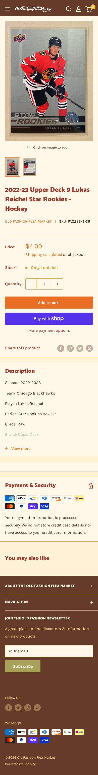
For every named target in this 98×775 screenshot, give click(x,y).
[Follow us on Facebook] (8, 707)
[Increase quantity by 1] (57, 284)
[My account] (78, 9)
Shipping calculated (43, 254)
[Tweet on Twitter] (79, 348)
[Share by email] (89, 348)
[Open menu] (7, 9)
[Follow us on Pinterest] (37, 707)
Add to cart (49, 302)
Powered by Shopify (20, 764)
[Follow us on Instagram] (27, 707)
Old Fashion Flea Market (28, 221)
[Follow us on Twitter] (18, 707)
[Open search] (69, 9)
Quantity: (13, 283)
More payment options (49, 330)
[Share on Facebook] (60, 348)
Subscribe (23, 666)
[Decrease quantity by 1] (31, 284)
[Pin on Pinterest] (70, 348)
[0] (89, 9)
